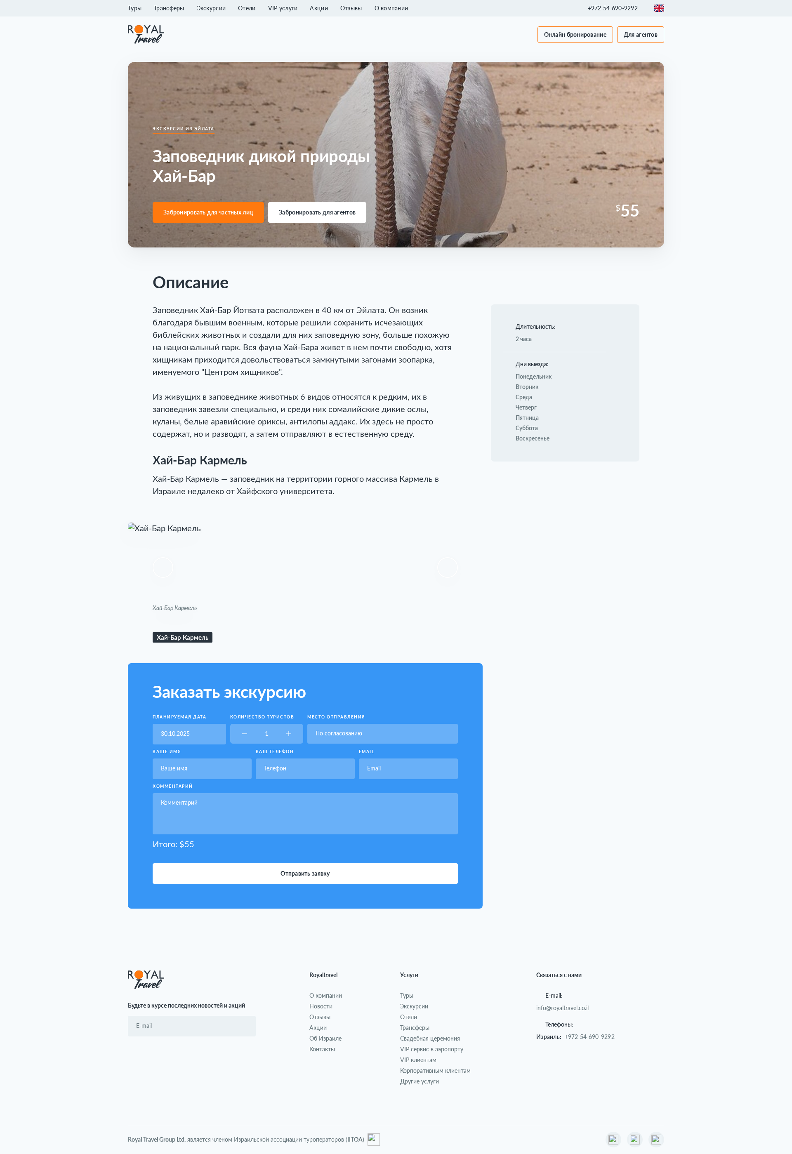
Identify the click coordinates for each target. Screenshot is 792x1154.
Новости (320, 1006)
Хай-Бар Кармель (182, 637)
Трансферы (169, 8)
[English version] (659, 8)
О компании (391, 8)
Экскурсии (211, 8)
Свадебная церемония (430, 1038)
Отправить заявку (305, 873)
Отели (246, 8)
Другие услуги (419, 1081)
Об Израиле (325, 1038)
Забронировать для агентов (317, 212)
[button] (617, 8)
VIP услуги (283, 8)
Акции (319, 8)
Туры (134, 8)
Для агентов (641, 34)
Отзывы (351, 8)
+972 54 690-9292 (590, 1036)
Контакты (322, 1049)
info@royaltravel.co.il (562, 1007)
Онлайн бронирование (575, 34)
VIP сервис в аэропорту (431, 1049)
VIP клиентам (418, 1059)
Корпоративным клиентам (435, 1070)
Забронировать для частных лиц (208, 212)
